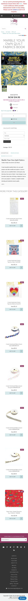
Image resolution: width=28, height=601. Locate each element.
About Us (14, 565)
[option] (14, 68)
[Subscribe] (25, 539)
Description (4, 153)
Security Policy (14, 581)
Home (2, 31)
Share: (20, 35)
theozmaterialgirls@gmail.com (15, 588)
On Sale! (8, 31)
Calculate (7, 141)
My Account (17, 15)
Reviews (3, 156)
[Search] (25, 28)
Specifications (15, 153)
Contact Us (14, 570)
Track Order (14, 560)
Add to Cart (12, 225)
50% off (14, 31)
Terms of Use (14, 574)
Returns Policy (14, 579)
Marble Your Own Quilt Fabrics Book (11, 33)
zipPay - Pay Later (14, 583)
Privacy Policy (14, 576)
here (20, 3)
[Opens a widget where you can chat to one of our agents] (22, 598)
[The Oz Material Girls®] (13, 21)
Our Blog (14, 567)
